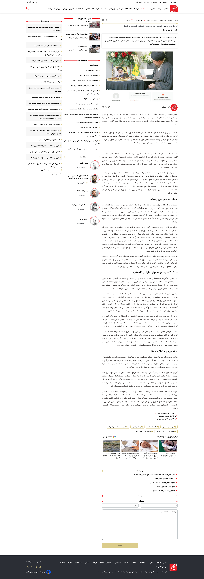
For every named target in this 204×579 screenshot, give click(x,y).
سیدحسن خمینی (168, 427)
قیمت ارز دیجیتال (55, 174)
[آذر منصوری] (95, 207)
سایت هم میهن (133, 572)
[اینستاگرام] (30, 2)
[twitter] (106, 107)
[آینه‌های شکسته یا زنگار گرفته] (94, 24)
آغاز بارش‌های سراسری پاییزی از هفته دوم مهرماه (46, 97)
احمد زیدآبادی (81, 167)
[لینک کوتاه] (106, 20)
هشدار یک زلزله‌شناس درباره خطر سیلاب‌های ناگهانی (45, 152)
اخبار (166, 8)
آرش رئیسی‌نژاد (80, 183)
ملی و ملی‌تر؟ (84, 219)
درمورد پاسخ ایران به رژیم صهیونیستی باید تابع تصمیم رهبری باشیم (154, 474)
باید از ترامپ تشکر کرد (92, 70)
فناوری (71, 8)
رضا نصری (82, 195)
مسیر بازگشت (94, 65)
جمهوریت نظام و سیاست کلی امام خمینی (162, 482)
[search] (27, 8)
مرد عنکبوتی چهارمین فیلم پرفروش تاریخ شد (46, 76)
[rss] (36, 2)
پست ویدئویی (136, 427)
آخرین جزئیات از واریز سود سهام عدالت (87, 122)
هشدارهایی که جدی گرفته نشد (89, 75)
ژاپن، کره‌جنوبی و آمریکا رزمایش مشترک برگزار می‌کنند (44, 103)
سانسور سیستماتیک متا (143, 431)
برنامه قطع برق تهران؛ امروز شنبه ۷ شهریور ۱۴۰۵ (84, 85)
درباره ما (146, 2)
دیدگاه (120, 545)
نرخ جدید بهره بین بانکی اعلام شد (50, 82)
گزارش (88, 8)
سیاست (136, 8)
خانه (176, 20)
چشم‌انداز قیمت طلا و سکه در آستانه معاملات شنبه (83, 109)
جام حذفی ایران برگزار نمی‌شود (89, 127)
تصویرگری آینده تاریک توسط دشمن (164, 490)
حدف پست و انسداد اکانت (165, 431)
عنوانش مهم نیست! (82, 46)
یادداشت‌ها (80, 8)
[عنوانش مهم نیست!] (94, 49)
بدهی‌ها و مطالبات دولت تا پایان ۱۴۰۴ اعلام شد (45, 61)
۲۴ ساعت (144, 8)
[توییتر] (27, 2)
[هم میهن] (174, 8)
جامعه (104, 8)
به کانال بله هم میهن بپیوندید (167, 416)
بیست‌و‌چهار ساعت (165, 20)
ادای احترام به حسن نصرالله (117, 427)
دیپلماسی (120, 8)
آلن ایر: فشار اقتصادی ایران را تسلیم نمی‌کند (46, 45)
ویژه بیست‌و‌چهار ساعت (84, 20)
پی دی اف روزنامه (54, 8)
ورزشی (64, 8)
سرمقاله (160, 8)
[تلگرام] (33, 2)
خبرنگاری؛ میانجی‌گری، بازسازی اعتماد (77, 34)
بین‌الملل (112, 8)
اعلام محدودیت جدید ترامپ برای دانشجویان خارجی (83, 149)
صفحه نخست (163, 2)
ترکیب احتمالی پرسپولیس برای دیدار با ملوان (85, 104)
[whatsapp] (103, 107)
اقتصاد (129, 8)
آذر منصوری (81, 209)
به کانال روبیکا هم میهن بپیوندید (166, 419)
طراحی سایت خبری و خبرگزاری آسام (35, 572)
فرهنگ (96, 8)
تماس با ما (154, 2)
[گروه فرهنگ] (174, 107)
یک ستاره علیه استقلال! (91, 99)
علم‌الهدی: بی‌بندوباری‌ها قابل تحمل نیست (85, 80)
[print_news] (103, 20)
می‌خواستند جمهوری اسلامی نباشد (164, 478)
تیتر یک (152, 8)
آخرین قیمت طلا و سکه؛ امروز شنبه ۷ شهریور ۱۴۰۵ (45, 146)
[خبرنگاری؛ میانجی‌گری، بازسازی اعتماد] (94, 37)
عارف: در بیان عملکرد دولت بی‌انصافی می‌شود (47, 124)
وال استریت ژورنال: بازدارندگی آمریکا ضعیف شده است (44, 109)
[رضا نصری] (95, 193)
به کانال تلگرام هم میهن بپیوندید (166, 413)
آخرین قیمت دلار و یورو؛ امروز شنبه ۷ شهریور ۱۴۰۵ (45, 158)
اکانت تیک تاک (152, 427)
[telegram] (109, 107)
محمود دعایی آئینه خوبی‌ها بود (166, 486)
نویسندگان (139, 2)
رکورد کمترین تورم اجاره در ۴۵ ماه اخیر (49, 140)
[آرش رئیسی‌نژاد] (95, 179)
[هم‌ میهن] (173, 567)
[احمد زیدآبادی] (95, 165)
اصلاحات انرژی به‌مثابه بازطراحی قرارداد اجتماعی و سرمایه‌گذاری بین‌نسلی (78, 177)
